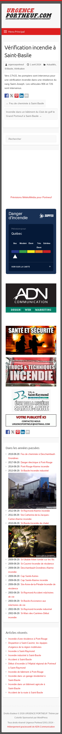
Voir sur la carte (20, 267)
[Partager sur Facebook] (6, 96)
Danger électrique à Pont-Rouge (36, 462)
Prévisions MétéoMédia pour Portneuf (31, 197)
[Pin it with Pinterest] (16, 96)
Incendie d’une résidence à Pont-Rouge (27, 639)
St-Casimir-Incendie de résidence (37, 563)
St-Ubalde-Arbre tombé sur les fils (37, 559)
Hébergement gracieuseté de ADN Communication (31, 727)
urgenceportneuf (16, 64)
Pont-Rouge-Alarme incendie (35, 466)
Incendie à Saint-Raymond (21, 651)
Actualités (51, 64)
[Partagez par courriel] (26, 96)
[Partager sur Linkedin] (21, 96)
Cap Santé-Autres (29, 576)
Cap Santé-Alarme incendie (34, 580)
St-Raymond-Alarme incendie (35, 510)
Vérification (19, 69)
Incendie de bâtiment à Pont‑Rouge (25, 672)
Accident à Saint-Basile (20, 659)
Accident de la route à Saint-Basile (25, 692)
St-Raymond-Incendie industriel (36, 609)
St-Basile (9, 69)
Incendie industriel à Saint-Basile (24, 655)
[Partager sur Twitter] (11, 96)
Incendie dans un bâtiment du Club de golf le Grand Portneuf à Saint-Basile (30, 113)
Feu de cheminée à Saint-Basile (25, 103)
